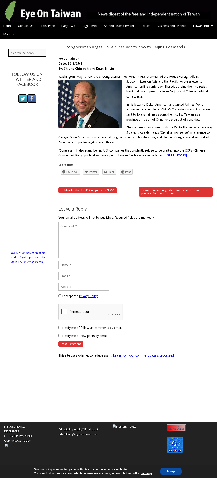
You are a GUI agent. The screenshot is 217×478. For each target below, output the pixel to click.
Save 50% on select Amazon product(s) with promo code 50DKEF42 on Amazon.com (27, 257)
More (7, 34)
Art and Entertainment (119, 26)
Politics (145, 26)
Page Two (68, 26)
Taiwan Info (201, 26)
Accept (171, 471)
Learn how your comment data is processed (143, 355)
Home (7, 26)
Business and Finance (171, 26)
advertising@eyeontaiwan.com (78, 434)
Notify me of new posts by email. (85, 336)
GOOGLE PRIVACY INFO (18, 436)
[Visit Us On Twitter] (22, 102)
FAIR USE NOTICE (14, 426)
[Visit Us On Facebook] (31, 102)
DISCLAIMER (11, 431)
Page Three (89, 26)
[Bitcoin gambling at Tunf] (20, 446)
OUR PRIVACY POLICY (17, 440)
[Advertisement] (27, 182)
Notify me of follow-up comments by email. (92, 328)
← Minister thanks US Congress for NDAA (87, 190)
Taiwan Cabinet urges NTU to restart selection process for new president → (170, 191)
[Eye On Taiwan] (108, 11)
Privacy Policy (88, 296)
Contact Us (25, 26)
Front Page (47, 26)
